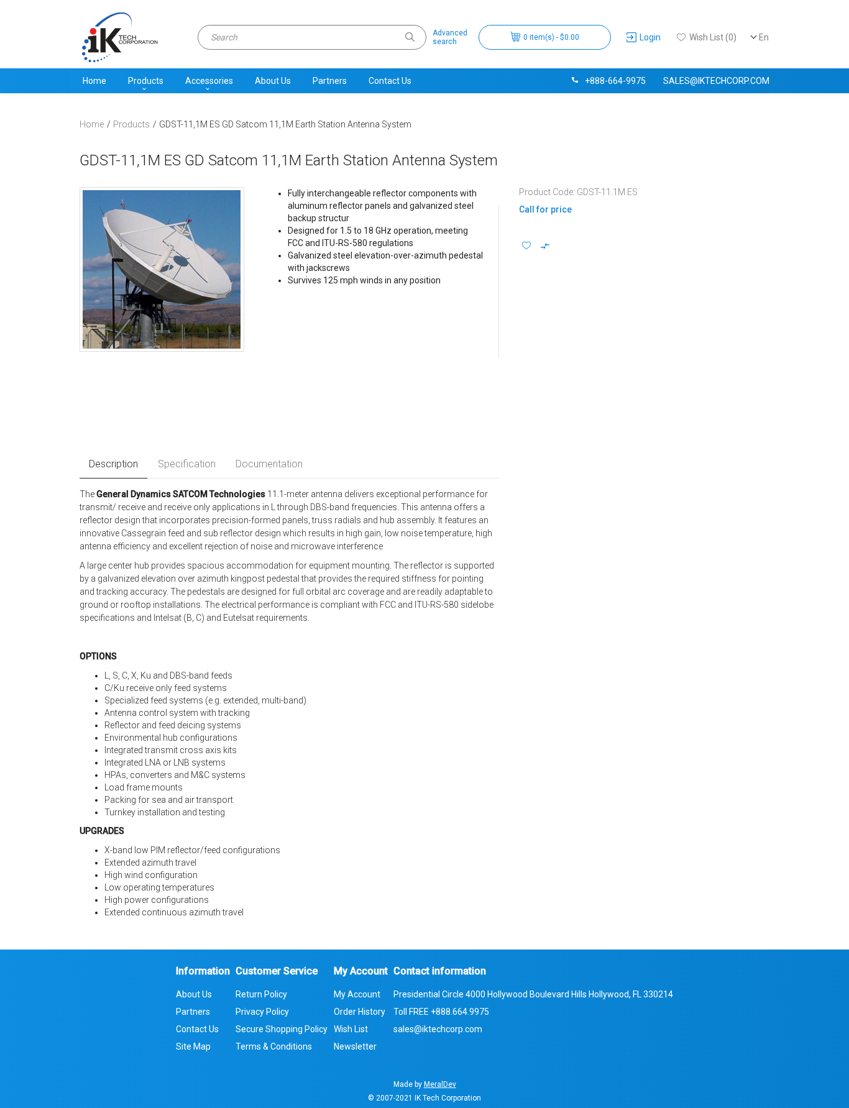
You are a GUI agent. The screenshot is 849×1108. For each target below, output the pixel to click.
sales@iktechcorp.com (716, 80)
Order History (359, 1012)
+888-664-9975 (615, 80)
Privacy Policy (262, 1012)
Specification (187, 464)
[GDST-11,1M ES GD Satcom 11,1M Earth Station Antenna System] (162, 269)
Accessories (209, 81)
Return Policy (261, 994)
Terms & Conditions (274, 1046)
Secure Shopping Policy (282, 1029)
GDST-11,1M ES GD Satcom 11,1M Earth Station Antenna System (285, 124)
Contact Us (390, 81)
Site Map (193, 1046)
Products (145, 81)
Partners (330, 81)
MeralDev (440, 1084)
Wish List (351, 1029)
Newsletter (355, 1046)
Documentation (269, 464)
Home (94, 81)
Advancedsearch (450, 37)
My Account (357, 994)
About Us (273, 81)
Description (113, 464)
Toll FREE (441, 1012)
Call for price (545, 209)
